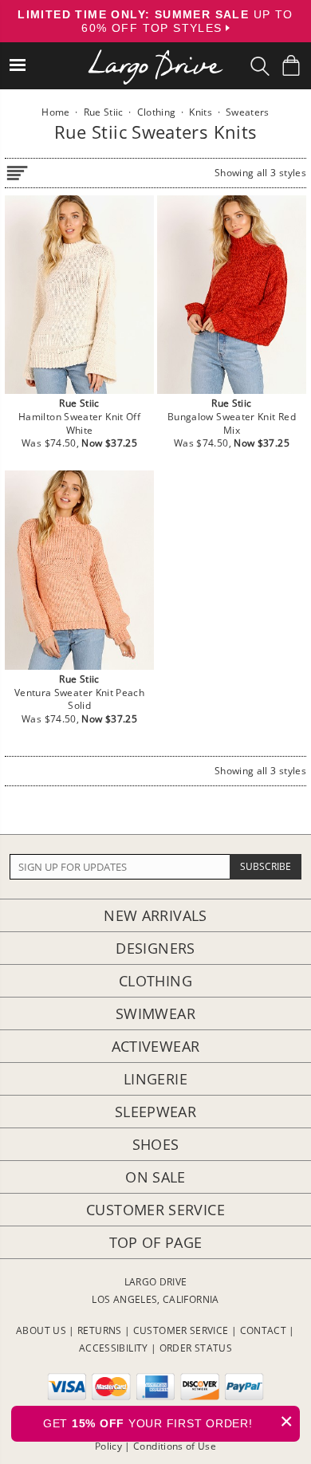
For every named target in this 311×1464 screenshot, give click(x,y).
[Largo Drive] (155, 56)
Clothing (155, 980)
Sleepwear (155, 1111)
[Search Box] (260, 66)
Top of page (156, 1242)
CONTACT (263, 1330)
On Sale (155, 1177)
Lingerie (155, 1078)
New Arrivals (155, 915)
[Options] (17, 170)
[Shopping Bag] (291, 65)
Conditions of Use (174, 1446)
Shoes (155, 1144)
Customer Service (155, 1209)
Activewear (156, 1046)
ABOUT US (41, 1330)
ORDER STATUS (195, 1348)
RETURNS (99, 1330)
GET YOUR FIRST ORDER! (168, 1421)
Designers (155, 948)
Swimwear (155, 1013)
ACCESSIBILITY (113, 1348)
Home (55, 112)
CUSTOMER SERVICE (181, 1330)
